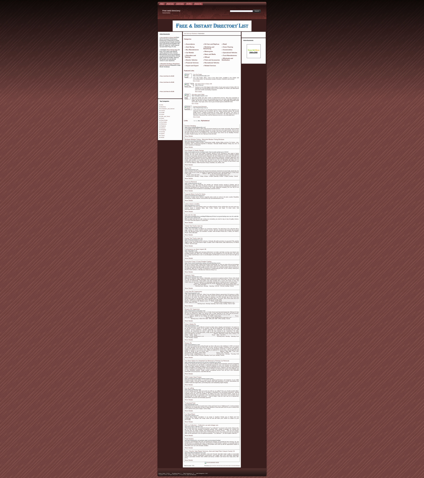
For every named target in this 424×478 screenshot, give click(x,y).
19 (234, 465)
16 (229, 465)
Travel (162, 135)
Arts (162, 104)
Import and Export (192, 65)
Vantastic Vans (189, 275)
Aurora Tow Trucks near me (194, 238)
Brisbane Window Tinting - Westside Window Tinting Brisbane (204, 139)
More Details (196, 81)
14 (226, 465)
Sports (163, 133)
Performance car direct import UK (195, 249)
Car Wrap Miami (190, 414)
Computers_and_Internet (167, 108)
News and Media (210, 54)
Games (163, 110)
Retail (225, 44)
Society (163, 131)
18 (233, 465)
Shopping (163, 129)
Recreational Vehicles (211, 63)
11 (221, 465)
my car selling (189, 388)
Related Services (210, 65)
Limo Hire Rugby (197, 74)
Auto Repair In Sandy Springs (194, 150)
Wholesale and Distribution (227, 59)
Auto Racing (190, 47)
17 (231, 465)
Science (163, 128)
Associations (190, 44)
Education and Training (190, 56)
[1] (210, 465)
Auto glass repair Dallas (198, 94)
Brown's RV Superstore (192, 309)
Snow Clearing (228, 47)
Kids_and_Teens (165, 116)
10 (219, 465)
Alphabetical (205, 120)
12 (223, 465)
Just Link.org (187, 33)
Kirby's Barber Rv (190, 324)
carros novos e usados (192, 204)
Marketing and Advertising (208, 47)
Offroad (207, 57)
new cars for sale (190, 215)
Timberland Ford (190, 403)
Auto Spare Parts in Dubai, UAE (203, 83)
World (162, 137)
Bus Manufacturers (192, 50)
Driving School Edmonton (200, 106)
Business (163, 106)
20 (236, 465)
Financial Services (192, 63)
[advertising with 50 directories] (212, 462)
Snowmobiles (227, 50)
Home (162, 114)
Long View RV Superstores (193, 291)
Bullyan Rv (188, 343)
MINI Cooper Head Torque (193, 377)
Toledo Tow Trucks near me (194, 226)
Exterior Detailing (190, 126)
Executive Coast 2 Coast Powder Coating (198, 261)
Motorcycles (208, 51)
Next (238, 465)
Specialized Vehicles (230, 52)
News (162, 118)
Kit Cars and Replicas (211, 44)
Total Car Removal (191, 182)
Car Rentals (190, 52)
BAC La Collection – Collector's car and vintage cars (201, 425)
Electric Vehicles (191, 60)
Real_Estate (164, 120)
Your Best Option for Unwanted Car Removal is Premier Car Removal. (207, 361)
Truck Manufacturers (230, 55)
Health (162, 112)
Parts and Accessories (212, 60)
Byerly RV (188, 168)
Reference (164, 124)
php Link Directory (191, 474)
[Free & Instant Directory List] (212, 31)
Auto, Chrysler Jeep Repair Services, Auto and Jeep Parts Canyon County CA (210, 451)
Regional (163, 126)
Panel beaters (189, 439)
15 (228, 465)
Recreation (164, 122)
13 (224, 465)
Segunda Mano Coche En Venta (195, 194)
